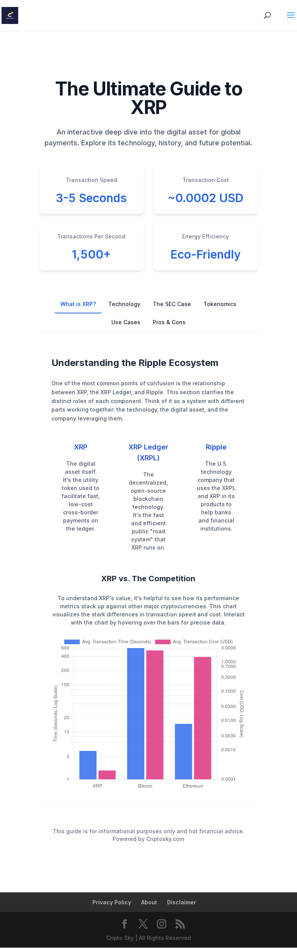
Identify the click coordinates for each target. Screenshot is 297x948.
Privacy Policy (111, 902)
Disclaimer (181, 902)
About (149, 902)
